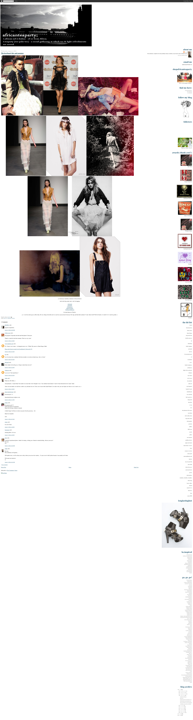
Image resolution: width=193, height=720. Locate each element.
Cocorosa (190, 600)
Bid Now (181, 698)
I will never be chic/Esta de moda (186, 617)
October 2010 (182, 692)
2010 (180, 689)
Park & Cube (189, 644)
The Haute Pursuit (188, 667)
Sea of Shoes (189, 649)
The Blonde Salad (189, 665)
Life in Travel (189, 634)
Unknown (7, 370)
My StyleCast (189, 91)
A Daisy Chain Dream (188, 582)
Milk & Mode (189, 560)
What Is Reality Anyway (187, 678)
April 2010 (182, 709)
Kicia (191, 625)
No (5, 354)
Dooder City (189, 602)
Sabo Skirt (190, 648)
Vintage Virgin (189, 673)
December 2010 (183, 691)
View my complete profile (182, 55)
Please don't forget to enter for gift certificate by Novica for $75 (18, 349)
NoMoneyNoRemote (69, 309)
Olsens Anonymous (188, 642)
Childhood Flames (188, 596)
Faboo (191, 605)
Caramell (190, 593)
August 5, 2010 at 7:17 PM (9, 399)
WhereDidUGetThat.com (187, 679)
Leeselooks (190, 632)
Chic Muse (190, 595)
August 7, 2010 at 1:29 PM (9, 435)
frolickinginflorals (183, 696)
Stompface (190, 655)
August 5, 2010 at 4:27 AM (9, 351)
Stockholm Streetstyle (188, 564)
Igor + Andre (189, 618)
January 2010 (182, 712)
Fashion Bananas (189, 606)
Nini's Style (190, 640)
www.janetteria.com (9, 343)
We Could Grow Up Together (186, 674)
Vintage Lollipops (189, 672)
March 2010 (182, 711)
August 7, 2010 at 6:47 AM (9, 419)
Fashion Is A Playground (187, 555)
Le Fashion (190, 559)
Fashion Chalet (189, 608)
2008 (180, 715)
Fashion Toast (189, 613)
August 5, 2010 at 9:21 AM (9, 359)
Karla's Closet (189, 624)
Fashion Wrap (189, 614)
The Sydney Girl (189, 668)
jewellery (13, 318)
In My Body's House (188, 619)
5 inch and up (189, 581)
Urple (191, 671)
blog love (5, 318)
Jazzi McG (190, 623)
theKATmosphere (189, 670)
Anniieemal (190, 586)
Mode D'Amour (69, 308)
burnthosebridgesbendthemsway (186, 699)
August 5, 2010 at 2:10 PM (9, 367)
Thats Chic (190, 664)
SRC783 (190, 653)
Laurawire (190, 629)
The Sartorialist (189, 571)
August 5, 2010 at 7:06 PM (9, 389)
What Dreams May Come (187, 677)
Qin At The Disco (189, 646)
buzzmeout (7, 430)
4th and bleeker (189, 580)
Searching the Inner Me (188, 650)
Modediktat (190, 561)
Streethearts (190, 565)
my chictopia (189, 92)
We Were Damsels (188, 676)
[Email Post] (11, 317)
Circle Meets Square (188, 599)
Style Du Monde (189, 567)
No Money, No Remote (188, 641)
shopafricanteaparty (188, 90)
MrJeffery (7, 325)
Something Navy (189, 652)
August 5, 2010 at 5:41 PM (9, 375)
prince (6, 422)
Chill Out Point (189, 554)
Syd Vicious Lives (188, 660)
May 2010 (182, 708)
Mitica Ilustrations (188, 637)
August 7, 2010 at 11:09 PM (10, 445)
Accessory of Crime (188, 583)
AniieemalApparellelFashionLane (70, 305)
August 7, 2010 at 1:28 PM (9, 427)
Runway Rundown (188, 563)
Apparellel (190, 587)
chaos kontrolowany (9, 392)
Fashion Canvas (189, 607)
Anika (6, 378)
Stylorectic (190, 659)
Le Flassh (190, 631)
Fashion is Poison (189, 611)
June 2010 (182, 706)
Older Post (136, 467)
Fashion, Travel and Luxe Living (186, 616)
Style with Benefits (188, 658)
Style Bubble (189, 656)
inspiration (9, 318)
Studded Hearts (189, 566)
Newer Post (3, 467)
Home (70, 467)
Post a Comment (4, 464)
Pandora (190, 643)
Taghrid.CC (190, 661)
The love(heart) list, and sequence (186, 702)
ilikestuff (7, 362)
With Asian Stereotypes (188, 680)
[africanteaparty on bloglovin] (186, 117)
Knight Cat (190, 628)
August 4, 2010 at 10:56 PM (10, 330)
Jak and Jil (190, 620)
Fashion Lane (189, 557)
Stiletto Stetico (189, 654)
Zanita (191, 682)
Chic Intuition (189, 594)
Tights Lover (7, 333)
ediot (6, 438)
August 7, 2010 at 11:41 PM (10, 462)
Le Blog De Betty (189, 630)
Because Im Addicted (188, 589)
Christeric (190, 598)
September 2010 (183, 693)
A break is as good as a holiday (185, 703)
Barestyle (190, 588)
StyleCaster (190, 569)
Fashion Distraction (188, 610)
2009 (180, 713)
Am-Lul (190, 584)
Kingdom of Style (189, 626)
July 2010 (182, 705)
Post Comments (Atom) (12, 470)
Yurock (190, 572)
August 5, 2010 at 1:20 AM (9, 340)
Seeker (6, 402)
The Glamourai (189, 666)
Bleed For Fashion (188, 592)
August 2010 (182, 695)
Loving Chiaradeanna (188, 636)
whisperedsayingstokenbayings (185, 701)
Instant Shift (190, 558)
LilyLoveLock (189, 635)
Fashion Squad (189, 612)
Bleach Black (189, 590)
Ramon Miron (189, 647)
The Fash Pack (189, 570)
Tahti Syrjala (189, 662)
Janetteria (190, 622)
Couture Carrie (189, 601)
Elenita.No (190, 604)
